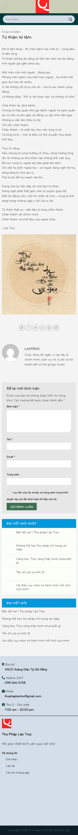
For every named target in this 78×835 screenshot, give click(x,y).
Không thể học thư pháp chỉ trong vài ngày (41, 547)
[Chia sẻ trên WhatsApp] (22, 328)
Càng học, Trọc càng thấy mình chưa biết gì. (43, 560)
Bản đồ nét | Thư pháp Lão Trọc (37, 532)
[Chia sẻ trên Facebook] (29, 328)
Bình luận (13, 406)
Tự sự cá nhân (11, 31)
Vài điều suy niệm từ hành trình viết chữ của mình (43, 586)
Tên (10, 439)
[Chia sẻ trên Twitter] (35, 328)
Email (11, 456)
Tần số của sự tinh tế (30, 572)
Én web (35, 830)
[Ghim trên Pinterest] (49, 328)
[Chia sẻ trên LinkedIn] (56, 328)
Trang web (13, 474)
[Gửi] (70, 19)
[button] (6, 7)
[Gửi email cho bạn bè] (42, 328)
